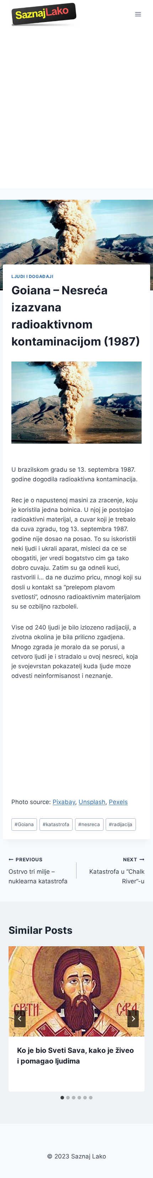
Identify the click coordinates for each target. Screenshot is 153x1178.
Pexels (118, 801)
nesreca (89, 824)
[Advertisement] (76, 108)
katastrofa (56, 824)
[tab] (62, 1097)
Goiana (24, 824)
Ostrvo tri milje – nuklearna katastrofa (38, 871)
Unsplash (92, 801)
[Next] (133, 1018)
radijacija (120, 824)
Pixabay (64, 801)
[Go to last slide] (20, 1018)
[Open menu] (137, 14)
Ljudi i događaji (32, 276)
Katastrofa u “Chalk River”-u (116, 871)
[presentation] (76, 991)
